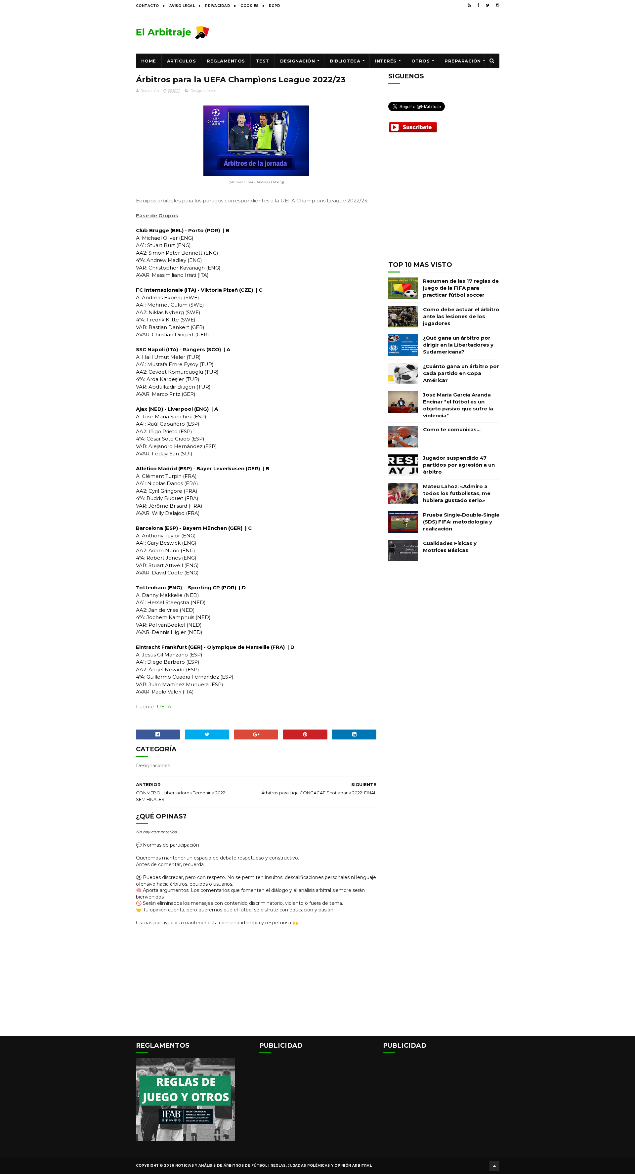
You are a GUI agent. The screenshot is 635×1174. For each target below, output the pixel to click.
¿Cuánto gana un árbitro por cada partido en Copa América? (461, 373)
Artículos (181, 60)
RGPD (274, 6)
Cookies (249, 6)
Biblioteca (345, 60)
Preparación (462, 60)
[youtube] (469, 5)
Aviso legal (182, 6)
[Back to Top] (494, 1166)
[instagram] (497, 5)
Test (262, 60)
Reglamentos (226, 60)
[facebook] (478, 5)
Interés (386, 60)
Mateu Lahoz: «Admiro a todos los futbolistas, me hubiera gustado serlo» (456, 493)
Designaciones (203, 90)
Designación (297, 60)
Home (148, 60)
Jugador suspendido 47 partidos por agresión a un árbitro (459, 465)
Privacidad (217, 6)
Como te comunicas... (452, 429)
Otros (420, 60)
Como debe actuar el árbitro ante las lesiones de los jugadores (461, 316)
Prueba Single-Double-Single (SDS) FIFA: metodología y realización (461, 522)
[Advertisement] (379, 32)
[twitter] (488, 5)
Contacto (147, 6)
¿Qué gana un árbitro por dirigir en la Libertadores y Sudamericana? (458, 345)
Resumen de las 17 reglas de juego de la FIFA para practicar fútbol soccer (461, 288)
